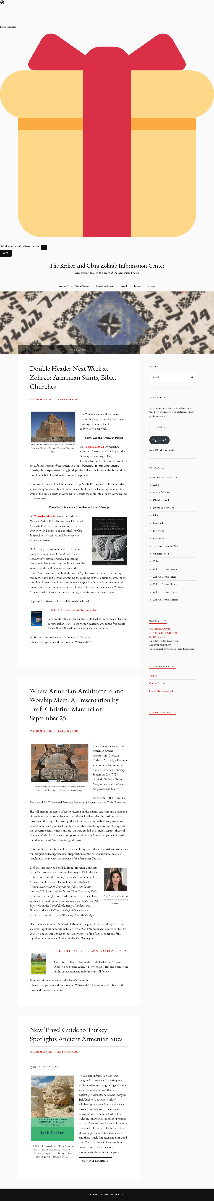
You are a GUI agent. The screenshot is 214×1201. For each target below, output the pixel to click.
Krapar (137, 285)
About (62, 285)
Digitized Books (161, 500)
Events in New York (163, 507)
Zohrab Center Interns (165, 576)
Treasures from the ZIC (165, 546)
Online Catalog (82, 285)
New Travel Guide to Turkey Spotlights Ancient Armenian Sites (76, 1034)
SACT (124, 285)
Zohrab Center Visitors (165, 599)
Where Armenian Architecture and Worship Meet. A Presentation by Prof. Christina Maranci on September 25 (77, 704)
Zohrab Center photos (165, 584)
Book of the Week (162, 492)
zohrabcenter (42, 399)
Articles (157, 484)
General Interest (161, 523)
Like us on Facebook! (162, 712)
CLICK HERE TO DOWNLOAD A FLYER (90, 951)
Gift (5, 253)
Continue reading (97, 1162)
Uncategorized (161, 553)
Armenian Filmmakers (165, 477)
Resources (158, 538)
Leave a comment (67, 399)
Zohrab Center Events (165, 569)
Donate (151, 285)
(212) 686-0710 (157, 636)
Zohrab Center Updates (166, 592)
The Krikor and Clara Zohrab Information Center (106, 265)
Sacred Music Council (161, 690)
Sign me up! (159, 440)
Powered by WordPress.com (106, 1194)
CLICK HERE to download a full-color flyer (72, 610)
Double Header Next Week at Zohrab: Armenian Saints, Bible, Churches (73, 377)
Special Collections (105, 285)
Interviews (158, 530)
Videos (156, 561)
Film (155, 515)
